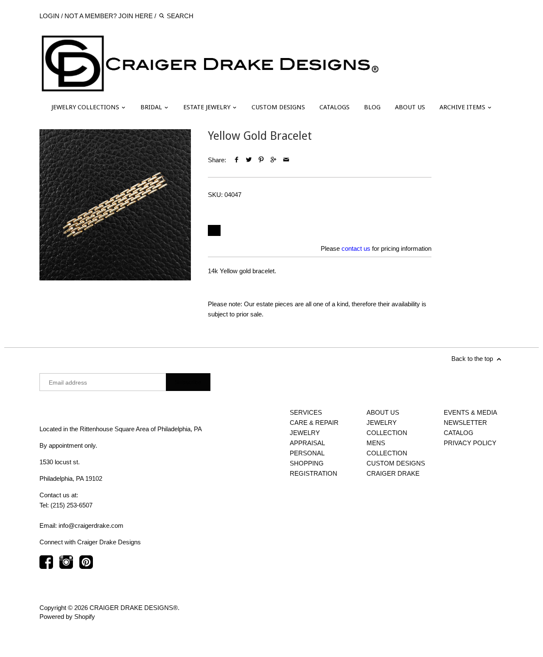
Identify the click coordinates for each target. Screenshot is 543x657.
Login (49, 15)
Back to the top (473, 358)
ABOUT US (410, 107)
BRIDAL (152, 107)
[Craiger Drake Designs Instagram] (66, 566)
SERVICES (306, 412)
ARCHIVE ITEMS (463, 107)
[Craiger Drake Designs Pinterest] (86, 566)
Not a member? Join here (108, 15)
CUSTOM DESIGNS (278, 107)
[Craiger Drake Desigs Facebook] (46, 566)
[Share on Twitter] (249, 160)
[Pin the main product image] (261, 160)
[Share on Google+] (273, 160)
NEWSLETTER (465, 422)
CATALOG (458, 432)
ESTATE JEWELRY (207, 107)
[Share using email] (286, 160)
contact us (355, 248)
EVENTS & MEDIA (470, 412)
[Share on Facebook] (236, 160)
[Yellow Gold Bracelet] (115, 204)
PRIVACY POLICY (470, 442)
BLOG (372, 107)
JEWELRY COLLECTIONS (86, 107)
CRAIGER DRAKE (393, 473)
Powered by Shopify (67, 616)
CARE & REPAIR (314, 422)
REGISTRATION (313, 473)
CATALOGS (334, 107)
